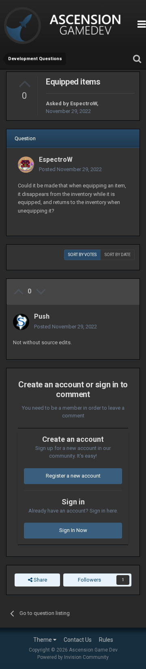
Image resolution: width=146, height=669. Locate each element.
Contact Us (78, 639)
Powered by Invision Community (73, 657)
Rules (106, 639)
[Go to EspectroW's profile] (26, 164)
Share (39, 580)
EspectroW (83, 103)
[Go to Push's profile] (21, 322)
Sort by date (118, 254)
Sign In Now (73, 530)
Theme (43, 639)
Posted (70, 169)
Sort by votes (82, 254)
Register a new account (73, 476)
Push (41, 316)
